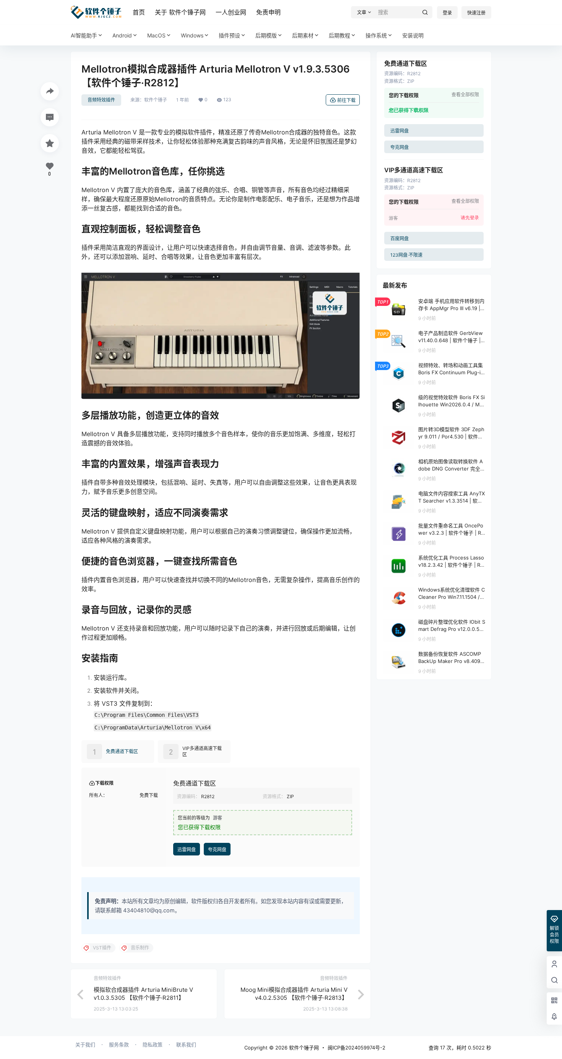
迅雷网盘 (186, 849)
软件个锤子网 (303, 1047)
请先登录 (470, 217)
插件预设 (229, 35)
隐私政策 (152, 1044)
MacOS (156, 35)
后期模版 (266, 35)
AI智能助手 (84, 35)
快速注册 (476, 13)
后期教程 (339, 35)
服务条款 (119, 1044)
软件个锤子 (155, 100)
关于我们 (85, 1044)
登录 (447, 13)
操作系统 (376, 35)
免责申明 (268, 12)
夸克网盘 (217, 849)
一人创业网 (231, 12)
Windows (192, 35)
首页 (139, 12)
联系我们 (186, 1044)
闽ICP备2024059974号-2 (356, 1047)
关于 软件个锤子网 (180, 12)
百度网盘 (399, 238)
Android (122, 35)
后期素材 (302, 35)
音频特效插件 (101, 100)
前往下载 (346, 100)
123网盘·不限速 (406, 255)
